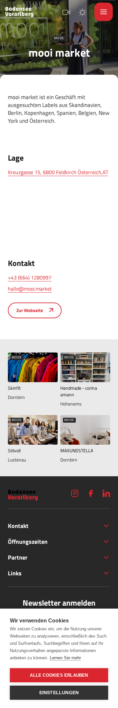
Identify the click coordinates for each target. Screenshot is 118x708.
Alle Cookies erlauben (59, 675)
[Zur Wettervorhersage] (83, 12)
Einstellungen (59, 692)
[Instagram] (75, 493)
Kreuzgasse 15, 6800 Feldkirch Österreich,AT (58, 172)
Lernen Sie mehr (65, 657)
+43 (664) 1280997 (29, 277)
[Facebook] (90, 493)
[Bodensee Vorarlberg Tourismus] (19, 12)
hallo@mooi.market (30, 289)
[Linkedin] (106, 493)
